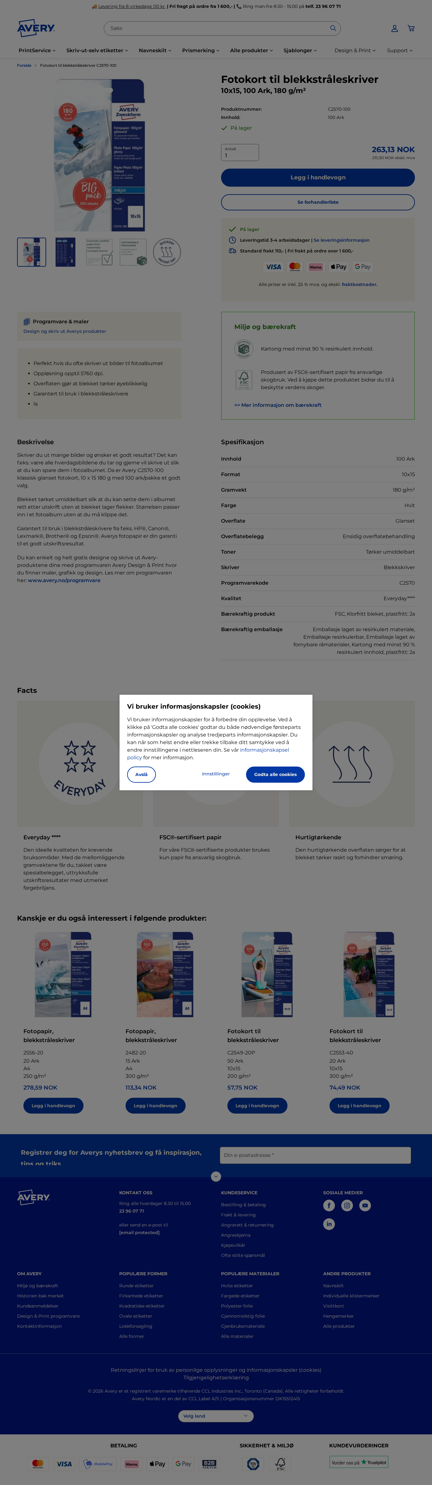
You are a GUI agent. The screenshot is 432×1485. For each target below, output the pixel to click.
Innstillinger (216, 774)
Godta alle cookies (275, 774)
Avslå (141, 774)
